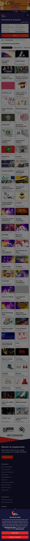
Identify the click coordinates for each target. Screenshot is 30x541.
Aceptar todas (15, 533)
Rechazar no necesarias (15, 537)
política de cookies (20, 528)
